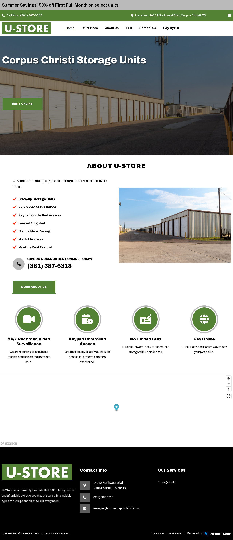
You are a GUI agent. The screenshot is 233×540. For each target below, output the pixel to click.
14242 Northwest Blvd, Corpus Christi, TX (177, 15)
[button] (116, 408)
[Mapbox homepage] (9, 443)
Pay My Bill (171, 28)
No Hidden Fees (145, 339)
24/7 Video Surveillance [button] (37, 207)
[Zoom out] (228, 383)
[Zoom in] (228, 378)
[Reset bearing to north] (228, 389)
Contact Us (147, 28)
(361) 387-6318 (31, 15)
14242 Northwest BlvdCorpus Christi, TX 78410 (109, 485)
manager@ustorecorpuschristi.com (116, 508)
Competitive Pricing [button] (34, 231)
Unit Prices (90, 28)
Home (70, 28)
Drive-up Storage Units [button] (36, 199)
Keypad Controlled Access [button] (39, 215)
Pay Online (204, 339)
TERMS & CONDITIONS (166, 533)
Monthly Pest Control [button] (35, 247)
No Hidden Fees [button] (30, 239)
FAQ (129, 28)
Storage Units (167, 482)
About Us (112, 28)
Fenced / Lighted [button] (31, 223)
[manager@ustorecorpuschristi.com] (229, 15)
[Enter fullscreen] (228, 396)
